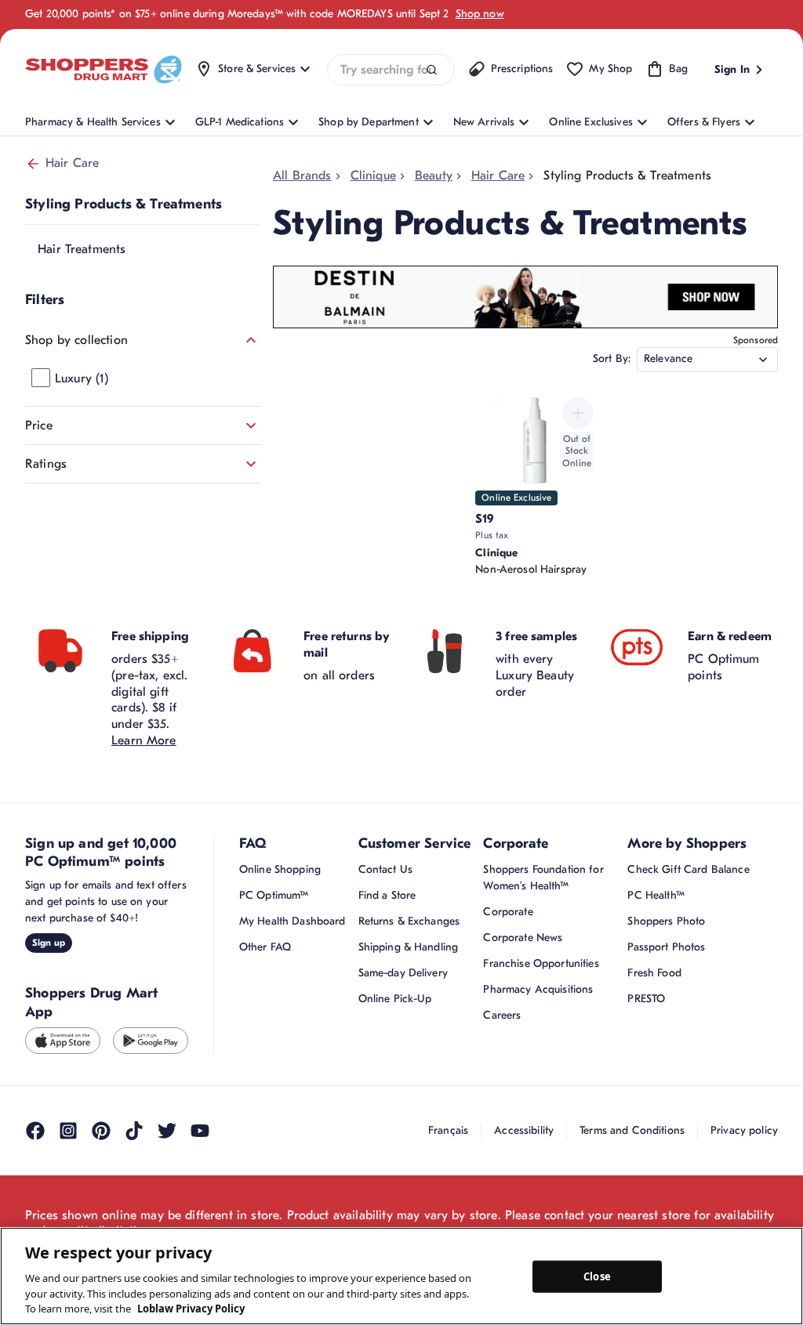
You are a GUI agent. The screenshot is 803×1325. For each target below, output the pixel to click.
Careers (502, 1015)
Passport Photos (666, 947)
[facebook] (35, 1130)
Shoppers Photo (666, 921)
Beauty (433, 175)
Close (597, 1276)
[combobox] (390, 69)
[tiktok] (134, 1130)
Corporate (507, 911)
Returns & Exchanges (409, 921)
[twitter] (167, 1130)
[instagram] (68, 1130)
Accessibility (524, 1130)
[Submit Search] (432, 70)
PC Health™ (655, 895)
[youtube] (200, 1130)
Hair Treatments (81, 249)
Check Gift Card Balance (688, 869)
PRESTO (646, 998)
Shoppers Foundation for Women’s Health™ (543, 877)
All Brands (302, 175)
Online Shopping (280, 869)
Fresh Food (654, 972)
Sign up (48, 942)
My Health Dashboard (292, 921)
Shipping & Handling (408, 947)
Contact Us (385, 869)
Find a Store (387, 895)
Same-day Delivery (403, 972)
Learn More (143, 740)
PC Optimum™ (274, 895)
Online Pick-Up (395, 998)
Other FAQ (265, 947)
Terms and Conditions (632, 1130)
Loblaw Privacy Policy (191, 1308)
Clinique (373, 175)
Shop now (480, 13)
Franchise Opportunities (540, 963)
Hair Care (72, 163)
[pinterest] (101, 1130)
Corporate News (522, 937)
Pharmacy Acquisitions (538, 989)
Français (448, 1130)
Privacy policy (744, 1130)
